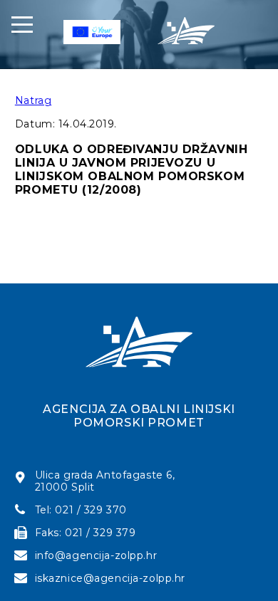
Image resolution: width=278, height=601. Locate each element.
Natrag (33, 100)
